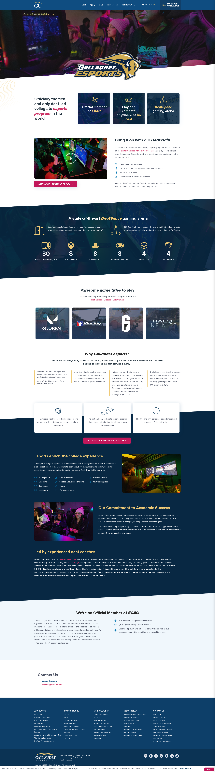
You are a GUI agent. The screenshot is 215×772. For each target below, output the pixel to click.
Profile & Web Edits (70, 735)
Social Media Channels (131, 717)
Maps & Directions (100, 720)
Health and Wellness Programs (74, 729)
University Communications (162, 735)
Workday (67, 732)
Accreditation (38, 723)
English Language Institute (162, 741)
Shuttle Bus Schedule (101, 723)
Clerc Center (157, 738)
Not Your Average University (44, 741)
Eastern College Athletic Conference (137, 151)
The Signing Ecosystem (42, 738)
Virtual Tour (98, 717)
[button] (70, 158)
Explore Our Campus (101, 714)
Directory (67, 714)
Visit (84, 4)
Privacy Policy (185, 768)
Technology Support (71, 723)
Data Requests (129, 723)
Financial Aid (157, 714)
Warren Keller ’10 (67, 559)
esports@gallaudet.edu (52, 684)
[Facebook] (166, 756)
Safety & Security (159, 726)
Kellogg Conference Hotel (103, 726)
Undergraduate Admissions (162, 729)
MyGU (66, 717)
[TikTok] (177, 756)
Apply (93, 4)
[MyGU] (145, 756)
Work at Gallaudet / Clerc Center (135, 714)
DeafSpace (97, 738)
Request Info (112, 4)
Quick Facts (38, 714)
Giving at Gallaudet (130, 732)
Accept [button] (209, 769)
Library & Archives (70, 720)
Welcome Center (99, 729)
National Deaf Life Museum (103, 732)
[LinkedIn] (172, 756)
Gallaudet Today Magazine (133, 729)
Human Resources (159, 717)
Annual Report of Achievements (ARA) (47, 735)
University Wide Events (132, 720)
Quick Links (147, 4)
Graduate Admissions (160, 732)
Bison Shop (68, 738)
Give (101, 4)
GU (35, 14)
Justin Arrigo (73, 562)
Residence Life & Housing (162, 723)
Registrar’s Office (159, 720)
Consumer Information (42, 726)
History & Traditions (41, 720)
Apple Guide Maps (100, 735)
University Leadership (41, 717)
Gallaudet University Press (133, 735)
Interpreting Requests (71, 726)
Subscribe (127, 726)
